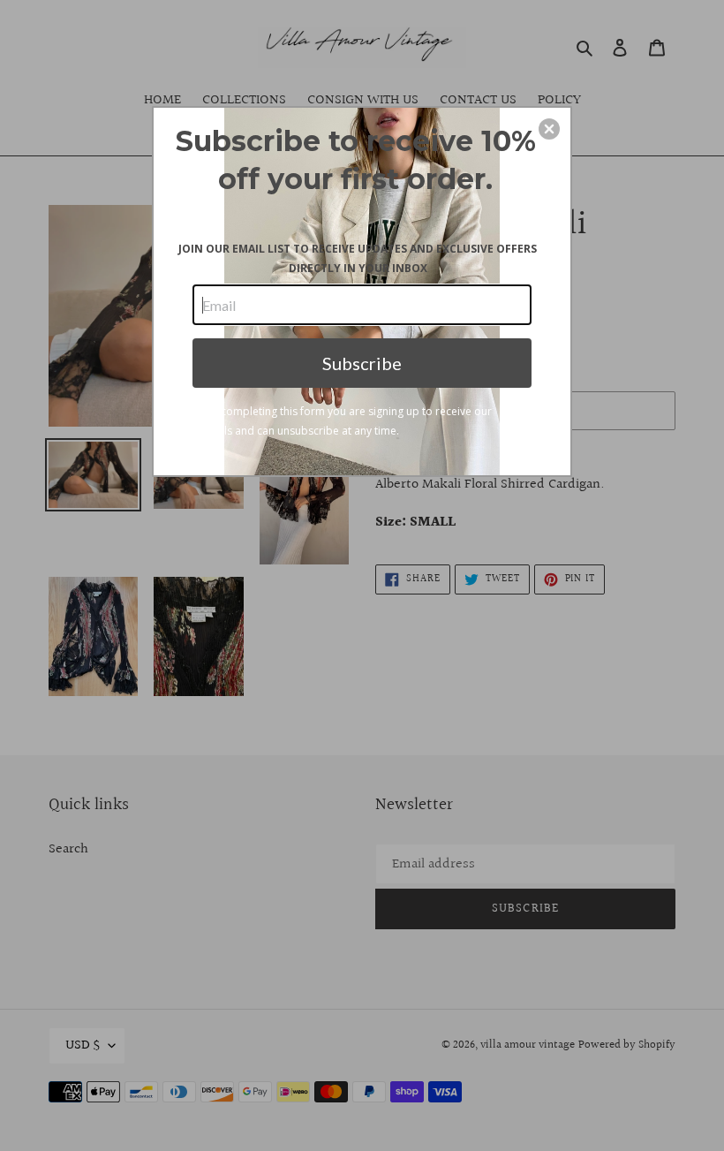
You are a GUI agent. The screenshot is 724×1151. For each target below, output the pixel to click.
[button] (549, 129)
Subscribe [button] (362, 363)
